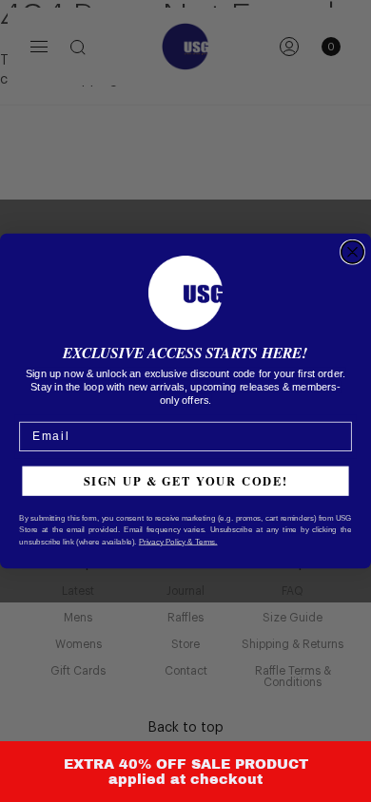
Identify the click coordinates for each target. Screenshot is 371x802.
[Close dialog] (352, 252)
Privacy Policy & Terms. (178, 541)
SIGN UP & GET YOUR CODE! (186, 480)
